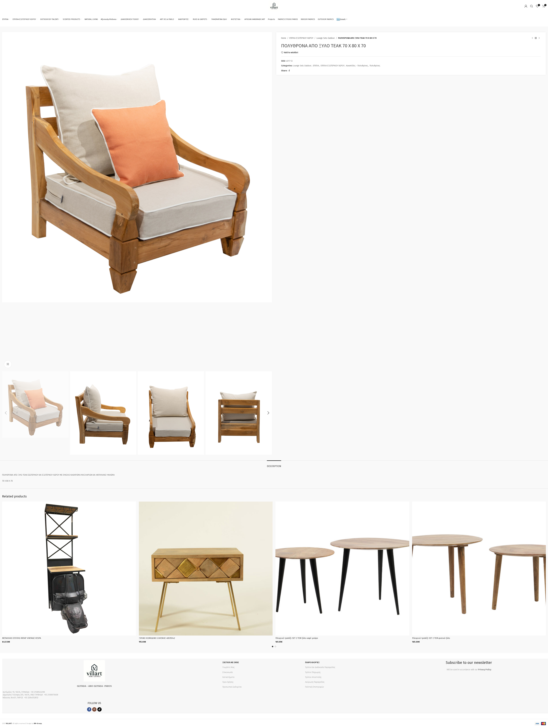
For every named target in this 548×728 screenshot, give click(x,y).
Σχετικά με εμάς (230, 662)
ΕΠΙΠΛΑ (316, 65)
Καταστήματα (228, 677)
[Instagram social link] (94, 709)
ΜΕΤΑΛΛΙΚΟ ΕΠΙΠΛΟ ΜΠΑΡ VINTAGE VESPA (21, 638)
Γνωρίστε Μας (228, 667)
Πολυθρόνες (375, 65)
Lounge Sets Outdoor (326, 38)
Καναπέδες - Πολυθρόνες (357, 65)
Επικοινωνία (227, 672)
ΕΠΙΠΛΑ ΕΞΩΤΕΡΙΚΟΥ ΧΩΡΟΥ (301, 38)
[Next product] (539, 38)
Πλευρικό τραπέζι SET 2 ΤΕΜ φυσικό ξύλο (431, 638)
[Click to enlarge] (7, 364)
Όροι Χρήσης (227, 682)
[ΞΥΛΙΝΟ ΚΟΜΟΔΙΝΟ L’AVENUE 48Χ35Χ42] (206, 569)
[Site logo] (274, 6)
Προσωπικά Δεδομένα (231, 687)
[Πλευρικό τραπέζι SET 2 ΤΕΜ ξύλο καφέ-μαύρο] (342, 569)
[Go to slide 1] (272, 646)
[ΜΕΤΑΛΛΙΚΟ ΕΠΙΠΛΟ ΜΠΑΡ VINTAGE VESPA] (69, 569)
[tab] (274, 464)
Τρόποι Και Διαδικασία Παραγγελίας (320, 667)
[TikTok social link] (99, 709)
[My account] (526, 6)
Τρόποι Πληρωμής (313, 672)
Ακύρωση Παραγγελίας (315, 682)
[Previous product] (532, 38)
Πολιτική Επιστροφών (314, 687)
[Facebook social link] (289, 71)
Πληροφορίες (312, 662)
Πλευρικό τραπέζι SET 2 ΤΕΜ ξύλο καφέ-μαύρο (296, 638)
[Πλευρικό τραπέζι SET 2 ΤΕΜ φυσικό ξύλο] (479, 569)
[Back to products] (535, 38)
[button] (5, 413)
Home (283, 38)
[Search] (531, 6)
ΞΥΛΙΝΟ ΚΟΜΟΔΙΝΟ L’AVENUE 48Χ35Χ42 (157, 638)
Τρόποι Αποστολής (313, 677)
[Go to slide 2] (275, 646)
